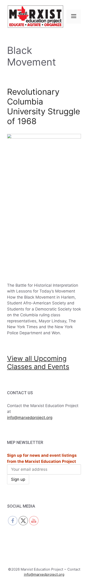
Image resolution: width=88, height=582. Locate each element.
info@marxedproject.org (29, 417)
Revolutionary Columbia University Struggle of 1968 (43, 106)
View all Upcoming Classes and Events (38, 362)
